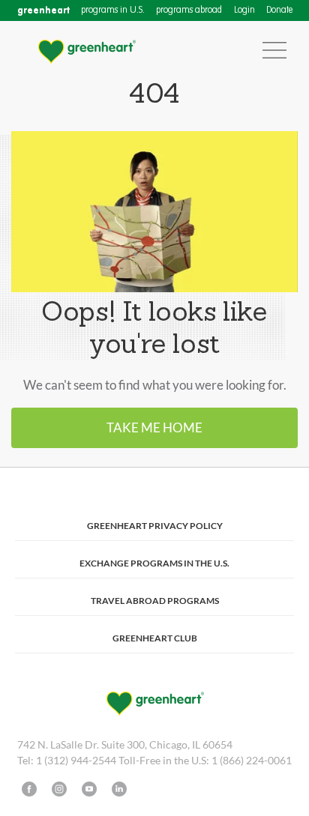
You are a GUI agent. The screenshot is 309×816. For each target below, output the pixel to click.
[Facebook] (29, 789)
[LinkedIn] (119, 789)
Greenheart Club (154, 638)
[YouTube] (89, 789)
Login (244, 10)
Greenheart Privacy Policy (155, 525)
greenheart (43, 10)
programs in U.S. (113, 10)
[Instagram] (59, 789)
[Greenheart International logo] (86, 50)
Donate (279, 10)
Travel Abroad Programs (155, 600)
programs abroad (189, 10)
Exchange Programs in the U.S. (155, 563)
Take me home (154, 427)
